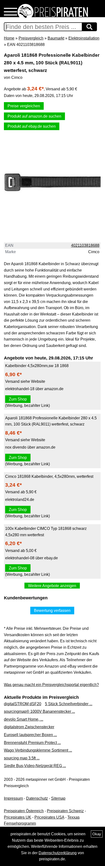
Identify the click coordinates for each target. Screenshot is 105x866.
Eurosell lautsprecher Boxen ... (30, 735)
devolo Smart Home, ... (23, 719)
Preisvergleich (31, 38)
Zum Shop (18, 399)
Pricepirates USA (49, 817)
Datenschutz (37, 798)
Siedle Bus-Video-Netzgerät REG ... (35, 766)
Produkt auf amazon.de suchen (34, 116)
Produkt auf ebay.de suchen (32, 126)
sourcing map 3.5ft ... (22, 758)
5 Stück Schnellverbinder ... (68, 704)
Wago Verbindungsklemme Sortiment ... (38, 750)
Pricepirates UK (17, 817)
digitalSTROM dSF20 (22, 704)
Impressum (13, 798)
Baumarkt (56, 38)
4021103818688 (85, 245)
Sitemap (58, 798)
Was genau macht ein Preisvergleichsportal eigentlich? (51, 685)
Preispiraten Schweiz (65, 811)
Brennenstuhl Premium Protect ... (32, 743)
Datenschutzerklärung (58, 853)
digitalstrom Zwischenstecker (29, 727)
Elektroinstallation (83, 38)
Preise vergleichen (24, 106)
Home (9, 38)
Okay (96, 834)
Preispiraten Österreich (24, 811)
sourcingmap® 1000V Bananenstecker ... (39, 711)
